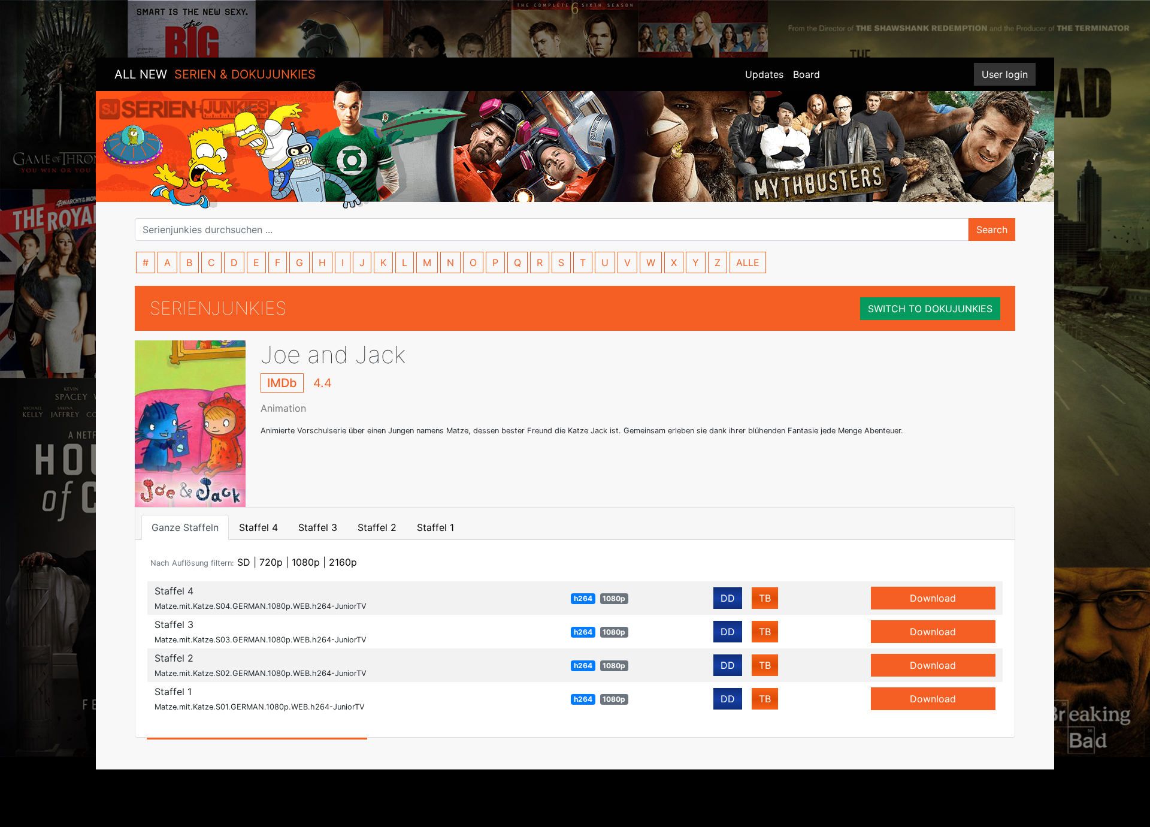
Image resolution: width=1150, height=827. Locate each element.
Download (933, 598)
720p (271, 562)
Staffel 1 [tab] (435, 527)
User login (1005, 74)
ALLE (747, 262)
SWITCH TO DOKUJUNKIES (930, 309)
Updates (764, 74)
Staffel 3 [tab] (317, 527)
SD (243, 562)
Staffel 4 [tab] (258, 527)
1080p (306, 562)
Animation (283, 408)
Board (806, 74)
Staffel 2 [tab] (377, 527)
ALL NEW (215, 74)
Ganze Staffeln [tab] (185, 527)
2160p (343, 562)
